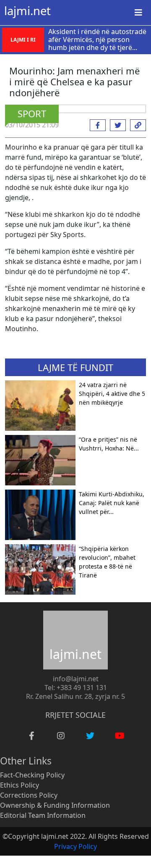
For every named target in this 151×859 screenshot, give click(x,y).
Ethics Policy (19, 785)
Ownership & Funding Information (55, 805)
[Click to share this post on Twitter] (116, 125)
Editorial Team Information (43, 815)
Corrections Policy (28, 795)
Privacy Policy (75, 846)
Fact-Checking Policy (32, 775)
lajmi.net (27, 10)
